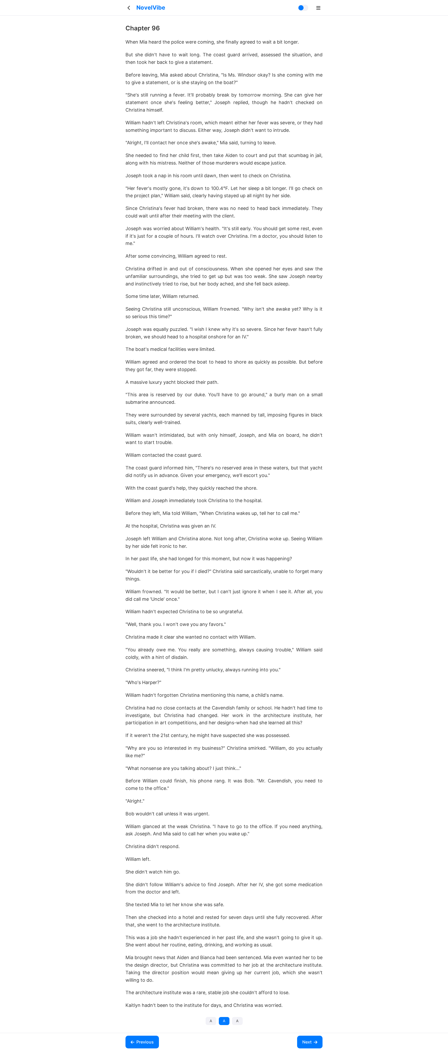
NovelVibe (150, 7)
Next (307, 1042)
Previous (145, 1042)
